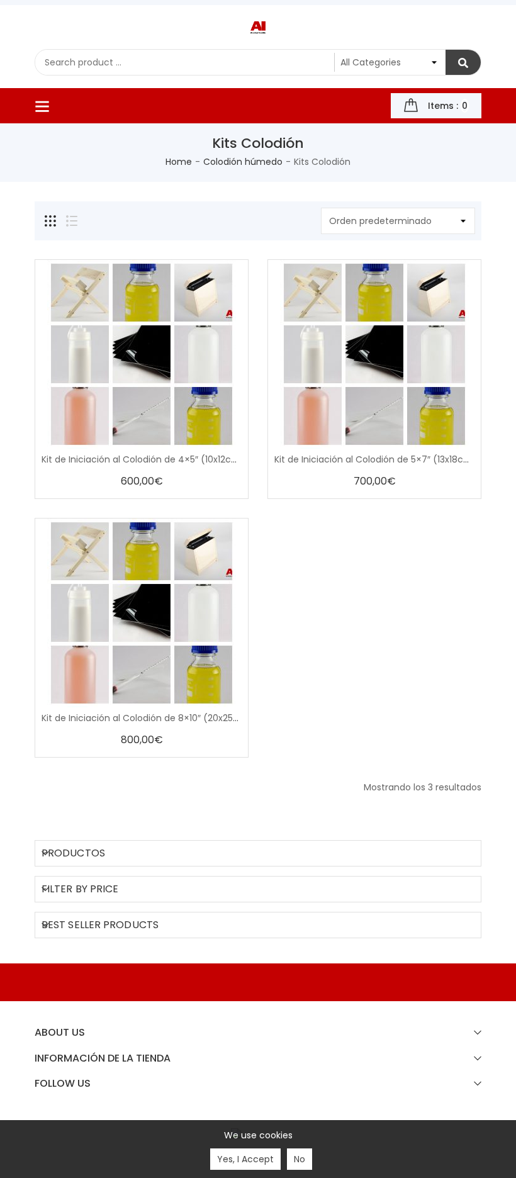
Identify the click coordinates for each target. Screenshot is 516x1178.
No (299, 1159)
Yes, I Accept (245, 1159)
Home (178, 161)
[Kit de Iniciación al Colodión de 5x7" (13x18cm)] (374, 354)
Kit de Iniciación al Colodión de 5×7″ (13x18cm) (375, 459)
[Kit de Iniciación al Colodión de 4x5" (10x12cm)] (141, 354)
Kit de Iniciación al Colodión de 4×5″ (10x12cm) (143, 459)
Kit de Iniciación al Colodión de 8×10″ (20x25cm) (147, 718)
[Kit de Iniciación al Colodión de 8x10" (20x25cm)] (141, 613)
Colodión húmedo (243, 161)
